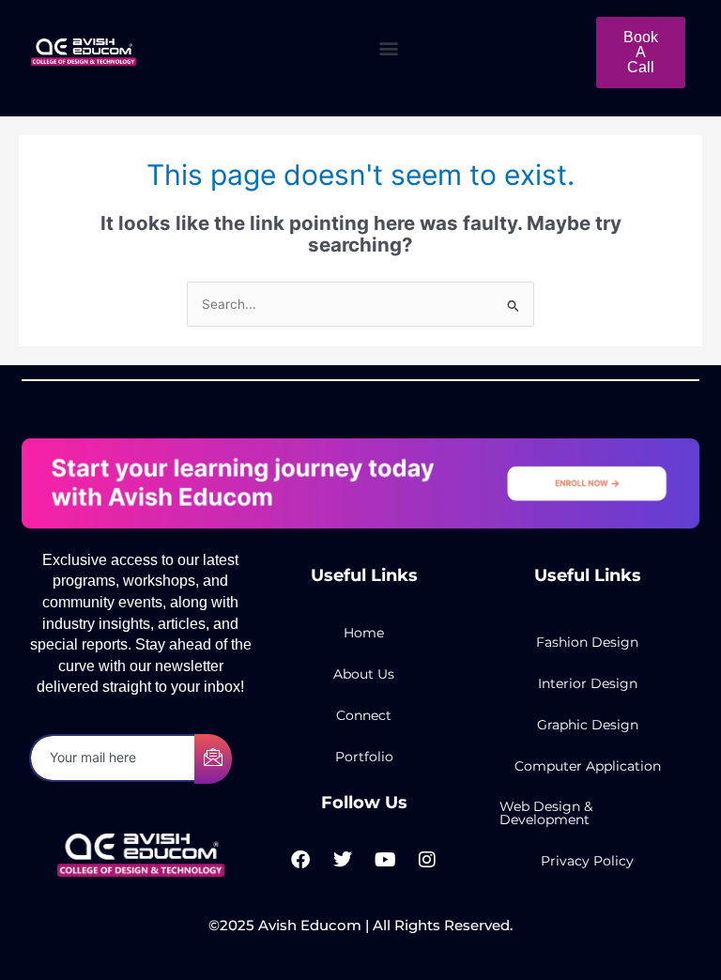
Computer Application (587, 765)
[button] (389, 47)
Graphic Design (587, 724)
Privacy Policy (587, 860)
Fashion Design (587, 642)
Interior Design (587, 683)
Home (364, 632)
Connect (363, 715)
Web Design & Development (545, 813)
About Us (363, 673)
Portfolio (364, 756)
